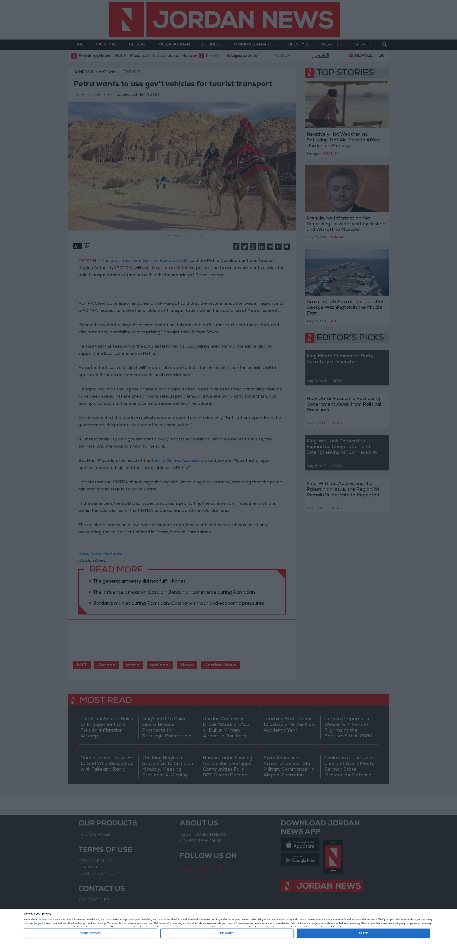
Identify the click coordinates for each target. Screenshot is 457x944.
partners (43, 919)
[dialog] (228, 926)
